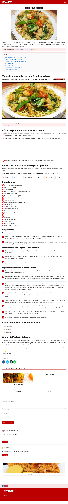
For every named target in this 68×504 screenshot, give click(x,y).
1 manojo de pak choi (9, 189)
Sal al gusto (7, 217)
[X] (11, 362)
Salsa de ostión (8, 221)
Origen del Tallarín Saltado (11, 69)
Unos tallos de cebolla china (11, 198)
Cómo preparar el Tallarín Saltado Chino (14, 59)
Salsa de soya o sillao (9, 223)
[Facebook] (3, 362)
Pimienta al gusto (8, 215)
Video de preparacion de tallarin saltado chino (15, 57)
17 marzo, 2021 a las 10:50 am (12, 431)
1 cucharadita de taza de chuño (12, 206)
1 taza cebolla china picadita (11, 200)
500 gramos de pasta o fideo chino (13, 185)
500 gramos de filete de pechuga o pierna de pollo (17, 191)
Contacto (5, 495)
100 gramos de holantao (10, 193)
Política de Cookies (7, 497)
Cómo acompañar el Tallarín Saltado (13, 67)
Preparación (10, 65)
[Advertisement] (34, 149)
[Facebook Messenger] (7, 362)
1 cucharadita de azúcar (10, 213)
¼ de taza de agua (8, 204)
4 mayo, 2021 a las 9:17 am (11, 449)
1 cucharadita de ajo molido (11, 208)
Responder (5, 441)
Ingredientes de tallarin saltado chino (24, 49)
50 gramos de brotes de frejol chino (13, 196)
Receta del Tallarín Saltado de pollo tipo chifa (15, 61)
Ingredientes (10, 63)
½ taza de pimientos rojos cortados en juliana (15, 202)
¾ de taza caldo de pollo (10, 219)
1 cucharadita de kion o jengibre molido (14, 210)
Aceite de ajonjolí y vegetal (11, 225)
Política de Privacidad (8, 498)
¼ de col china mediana (10, 187)
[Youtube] (6, 486)
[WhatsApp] (14, 362)
